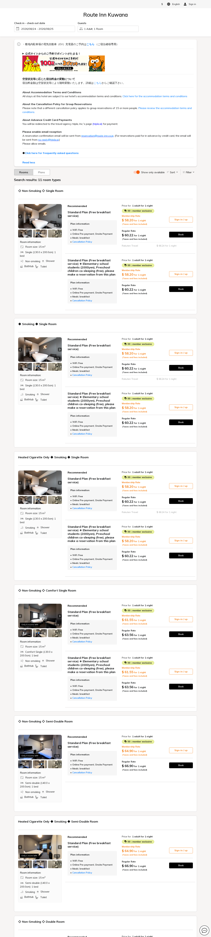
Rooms (23, 172)
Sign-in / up (181, 219)
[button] (20, 216)
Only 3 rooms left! (29, 755)
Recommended (77, 206)
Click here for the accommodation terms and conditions (155, 96)
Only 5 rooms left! (29, 624)
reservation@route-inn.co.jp (97, 135)
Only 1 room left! (29, 855)
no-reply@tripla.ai (48, 139)
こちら (98, 82)
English (176, 4)
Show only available (153, 172)
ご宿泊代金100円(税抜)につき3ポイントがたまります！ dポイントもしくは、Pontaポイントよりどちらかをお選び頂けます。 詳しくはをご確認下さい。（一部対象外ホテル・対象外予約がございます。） (106, 61)
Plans (41, 172)
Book (181, 234)
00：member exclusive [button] (139, 210)
